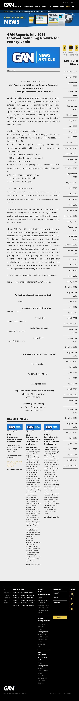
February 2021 (70, 71)
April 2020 (72, 137)
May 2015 (73, 449)
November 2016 (72, 340)
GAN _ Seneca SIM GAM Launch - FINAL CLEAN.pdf (14, 464)
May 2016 (73, 378)
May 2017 (73, 307)
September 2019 (72, 175)
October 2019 (71, 168)
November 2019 (72, 161)
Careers (65, 2)
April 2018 (72, 276)
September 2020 (72, 107)
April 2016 (72, 383)
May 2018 (73, 270)
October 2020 (71, 100)
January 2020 (71, 153)
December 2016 (72, 331)
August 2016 (71, 361)
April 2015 (72, 454)
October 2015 (71, 418)
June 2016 (73, 372)
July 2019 (73, 188)
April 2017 (72, 312)
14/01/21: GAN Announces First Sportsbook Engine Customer (33, 600)
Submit (59, 617)
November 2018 (72, 237)
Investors (46, 6)
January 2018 (71, 281)
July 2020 (73, 120)
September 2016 (72, 354)
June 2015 (73, 443)
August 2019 (71, 182)
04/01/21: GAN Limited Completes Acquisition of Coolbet (32, 603)
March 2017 (72, 318)
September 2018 (72, 252)
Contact (72, 2)
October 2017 (71, 287)
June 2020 (73, 126)
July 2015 (73, 438)
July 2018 (73, 259)
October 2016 (71, 347)
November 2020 (72, 93)
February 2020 (70, 148)
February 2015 (70, 465)
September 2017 (72, 294)
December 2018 (72, 229)
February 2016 (70, 394)
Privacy (53, 693)
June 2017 (73, 301)
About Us (18, 6)
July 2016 (73, 367)
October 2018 (71, 245)
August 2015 (71, 432)
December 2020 (72, 84)
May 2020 (73, 131)
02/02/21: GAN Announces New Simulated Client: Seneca (32, 593)
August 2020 (71, 115)
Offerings (28, 6)
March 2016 (72, 389)
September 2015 (72, 425)
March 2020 (72, 142)
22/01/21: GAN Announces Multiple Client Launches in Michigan (34, 595)
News (68, 6)
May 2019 (73, 199)
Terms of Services (65, 693)
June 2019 (73, 193)
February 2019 (70, 216)
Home (6, 11)
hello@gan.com (43, 600)
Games (37, 6)
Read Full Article (14, 469)
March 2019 (72, 210)
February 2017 (70, 323)
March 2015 (72, 460)
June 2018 (73, 264)
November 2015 (72, 411)
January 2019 (71, 221)
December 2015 (72, 402)
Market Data (58, 6)
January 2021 (71, 77)
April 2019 (72, 205)
